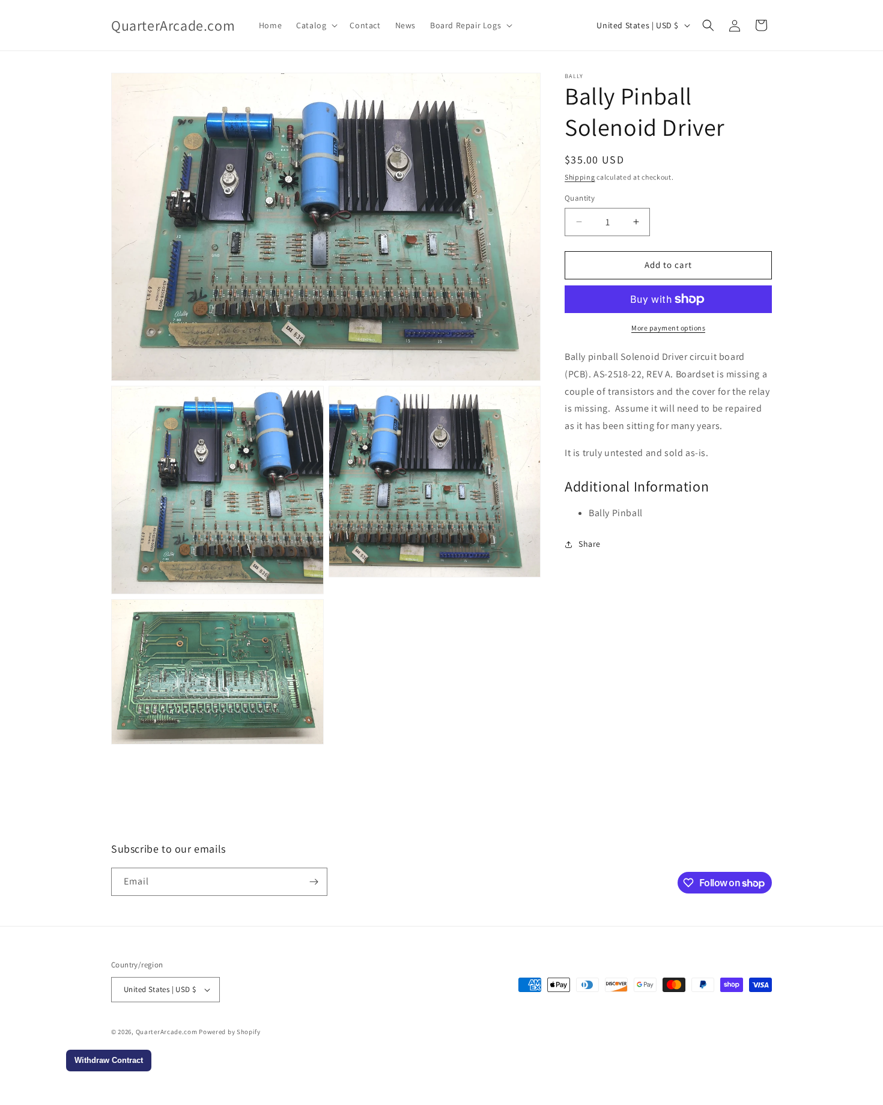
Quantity (580, 198)
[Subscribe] (313, 882)
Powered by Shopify (230, 1031)
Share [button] (589, 543)
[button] (315, 25)
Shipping (580, 176)
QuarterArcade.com (167, 1031)
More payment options (668, 327)
